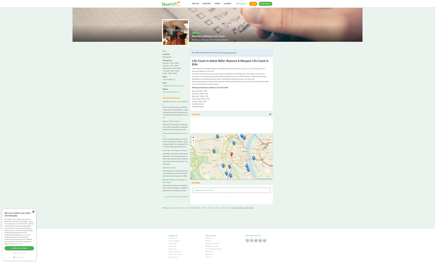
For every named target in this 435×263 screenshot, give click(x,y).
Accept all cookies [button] (19, 248)
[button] (19, 257)
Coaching (249, 69)
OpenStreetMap (260, 178)
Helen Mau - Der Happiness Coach (175, 150)
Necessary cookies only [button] (19, 253)
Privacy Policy (172, 249)
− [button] (193, 140)
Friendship (208, 238)
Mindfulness (209, 251)
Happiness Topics (210, 235)
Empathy (217, 243)
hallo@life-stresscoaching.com (173, 86)
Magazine (177, 241)
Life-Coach (196, 33)
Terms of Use (172, 243)
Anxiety (215, 246)
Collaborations (172, 257)
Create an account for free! (203, 190)
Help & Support (173, 238)
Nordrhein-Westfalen (221, 40)
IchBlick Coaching (169, 168)
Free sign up (266, 4)
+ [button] (193, 137)
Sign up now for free (229, 52)
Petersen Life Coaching (171, 121)
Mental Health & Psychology (213, 249)
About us (171, 254)
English (242, 3)
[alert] (19, 235)
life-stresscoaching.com (171, 92)
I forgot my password (174, 251)
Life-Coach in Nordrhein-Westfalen (176, 197)
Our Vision (178, 254)
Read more (19, 244)
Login (253, 4)
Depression (208, 246)
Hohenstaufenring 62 (201, 40)
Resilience (208, 241)
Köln (211, 40)
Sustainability (209, 254)
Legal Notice (172, 246)
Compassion (209, 243)
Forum (170, 241)
